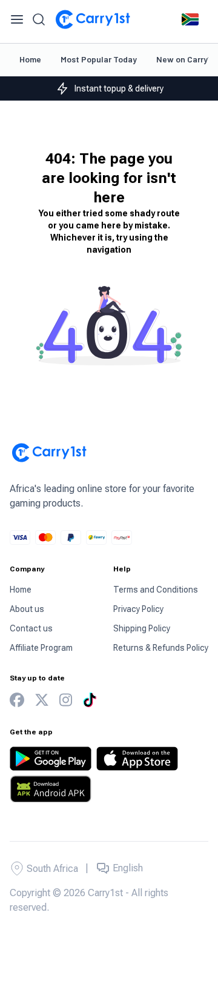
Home (30, 59)
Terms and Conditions (155, 589)
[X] (42, 700)
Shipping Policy (141, 628)
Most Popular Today (99, 59)
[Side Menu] (17, 19)
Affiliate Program (41, 648)
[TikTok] (89, 700)
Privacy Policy (138, 609)
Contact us (31, 628)
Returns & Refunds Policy (160, 648)
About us (27, 609)
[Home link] (92, 19)
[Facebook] (17, 700)
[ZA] (190, 19)
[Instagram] (65, 700)
